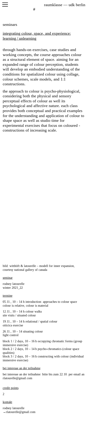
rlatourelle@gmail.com (17, 378)
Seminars (10, 24)
